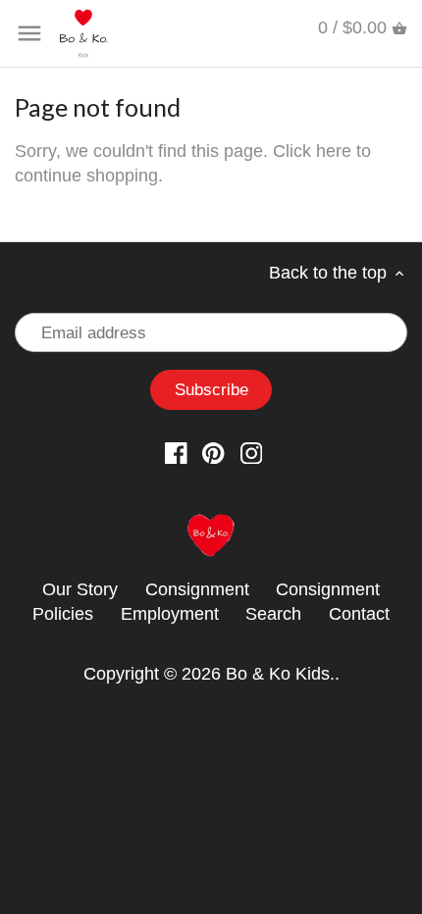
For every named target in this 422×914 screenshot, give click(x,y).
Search (273, 614)
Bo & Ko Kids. (280, 674)
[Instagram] (251, 452)
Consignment (197, 589)
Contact (359, 614)
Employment (170, 614)
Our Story (80, 589)
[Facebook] (176, 452)
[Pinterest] (213, 452)
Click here (312, 151)
